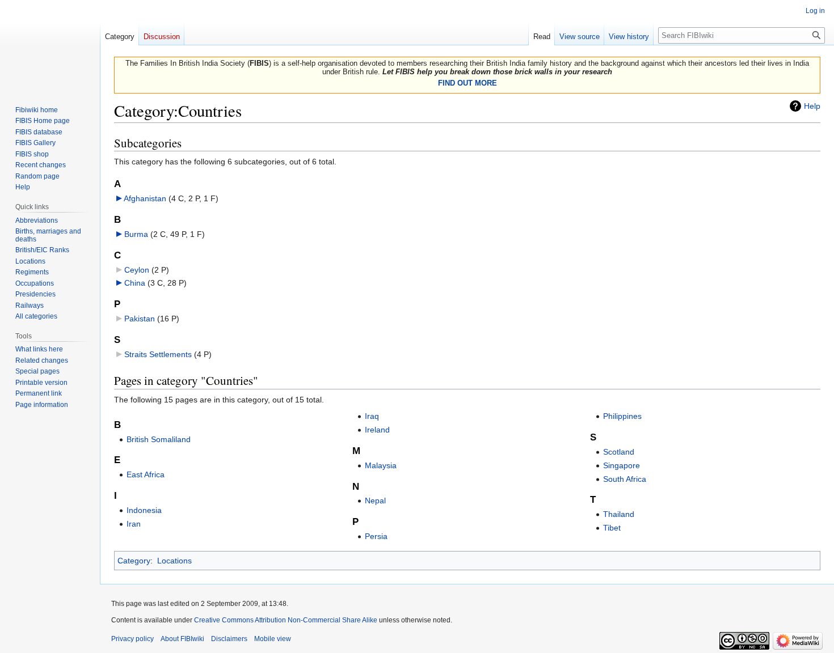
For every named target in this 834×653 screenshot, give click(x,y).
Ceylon (136, 269)
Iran (134, 523)
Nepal (375, 500)
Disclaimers (229, 639)
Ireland (377, 429)
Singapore (621, 465)
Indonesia (144, 510)
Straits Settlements (158, 354)
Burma (136, 234)
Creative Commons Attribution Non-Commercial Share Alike (285, 620)
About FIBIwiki (182, 639)
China (134, 282)
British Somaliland (159, 439)
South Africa (624, 479)
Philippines (622, 416)
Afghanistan (145, 198)
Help (812, 106)
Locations (174, 560)
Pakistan (139, 318)
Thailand (618, 514)
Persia (376, 536)
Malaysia (381, 465)
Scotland (618, 451)
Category (133, 560)
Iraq (372, 416)
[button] (119, 198)
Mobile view (272, 639)
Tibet (612, 527)
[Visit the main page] (50, 45)
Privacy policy (132, 639)
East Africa (146, 474)
